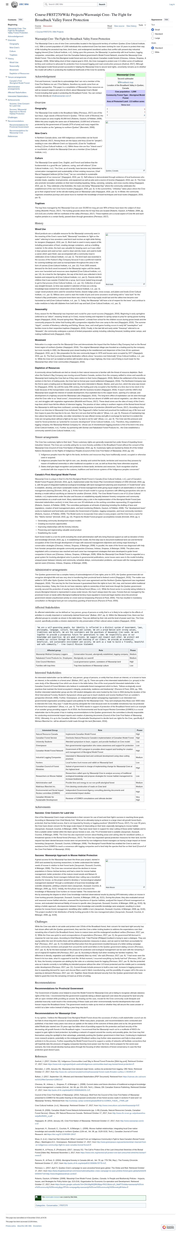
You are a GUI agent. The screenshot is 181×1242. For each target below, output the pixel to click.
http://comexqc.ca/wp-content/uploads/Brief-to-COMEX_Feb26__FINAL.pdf (96, 1101)
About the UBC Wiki (24, 1226)
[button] (7, 4)
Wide (157, 52)
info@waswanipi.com (60, 96)
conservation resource (52, 1197)
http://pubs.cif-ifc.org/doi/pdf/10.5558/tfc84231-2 (68, 1090)
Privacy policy (11, 1226)
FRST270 (64, 1205)
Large (157, 38)
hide (20, 20)
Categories (40, 1205)
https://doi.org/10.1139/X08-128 (60, 1134)
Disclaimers (37, 1226)
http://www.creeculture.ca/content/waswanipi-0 (118, 1105)
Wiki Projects (58, 32)
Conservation (52, 1205)
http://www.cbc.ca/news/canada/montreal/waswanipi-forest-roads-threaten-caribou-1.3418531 (94, 1072)
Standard (159, 34)
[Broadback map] (125, 82)
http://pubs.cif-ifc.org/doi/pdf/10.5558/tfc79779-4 (84, 1163)
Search (102, 4)
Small (157, 29)
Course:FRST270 (44, 32)
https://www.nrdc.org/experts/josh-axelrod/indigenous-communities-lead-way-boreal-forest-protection (90, 1064)
